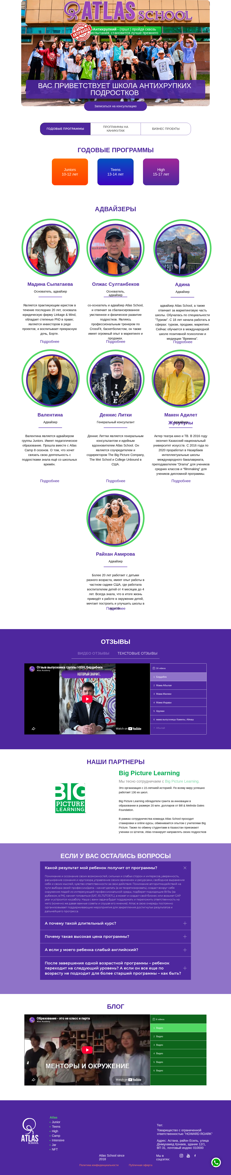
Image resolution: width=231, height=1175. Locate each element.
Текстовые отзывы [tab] (137, 653)
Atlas (53, 1117)
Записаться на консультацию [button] (115, 106)
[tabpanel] (115, 168)
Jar (54, 1145)
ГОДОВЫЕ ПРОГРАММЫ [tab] (65, 129)
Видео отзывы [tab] (93, 653)
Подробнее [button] (115, 341)
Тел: (160, 1125)
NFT (55, 1149)
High (55, 1131)
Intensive (58, 1140)
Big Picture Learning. (182, 781)
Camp (56, 1135)
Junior (56, 1122)
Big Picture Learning (149, 773)
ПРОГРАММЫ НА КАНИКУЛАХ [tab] (115, 128)
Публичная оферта (140, 1165)
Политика (99, 1165)
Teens (56, 1126)
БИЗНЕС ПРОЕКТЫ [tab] (166, 129)
